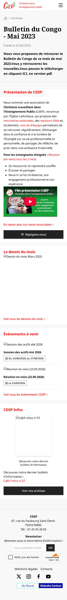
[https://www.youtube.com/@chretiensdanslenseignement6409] (48, 576)
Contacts (47, 569)
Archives (17, 18)
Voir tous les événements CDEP (25, 394)
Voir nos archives (33, 491)
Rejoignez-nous (35, 234)
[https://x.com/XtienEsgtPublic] (19, 576)
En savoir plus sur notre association (28, 224)
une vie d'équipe (31, 125)
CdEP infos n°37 (14, 481)
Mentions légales (26, 569)
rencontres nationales (18, 121)
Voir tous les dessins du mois (23, 319)
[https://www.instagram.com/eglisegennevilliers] (28, 576)
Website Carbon (50, 585)
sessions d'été (49, 121)
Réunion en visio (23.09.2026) (24, 377)
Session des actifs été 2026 (22, 352)
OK (50, 548)
